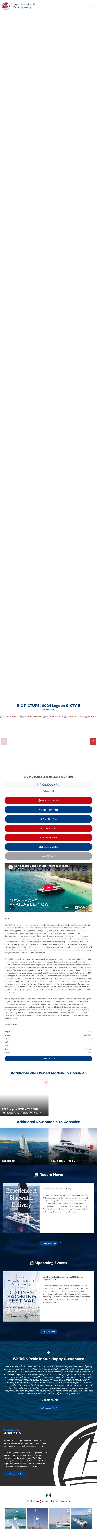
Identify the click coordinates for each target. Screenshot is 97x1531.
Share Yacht (50, 828)
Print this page (49, 819)
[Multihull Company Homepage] (19, 6)
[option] (10, 740)
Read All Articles (49, 1243)
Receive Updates (50, 847)
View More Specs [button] (48, 1058)
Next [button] (91, 1146)
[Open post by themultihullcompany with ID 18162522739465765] (59, 1518)
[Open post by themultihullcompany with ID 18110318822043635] (81, 1518)
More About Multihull (13, 1473)
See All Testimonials (47, 1408)
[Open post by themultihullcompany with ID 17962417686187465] (37, 1518)
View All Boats (48, 856)
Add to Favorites (50, 809)
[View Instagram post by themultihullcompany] (24, 1526)
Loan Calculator (49, 837)
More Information (50, 800)
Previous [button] (5, 1146)
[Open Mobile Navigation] (93, 6)
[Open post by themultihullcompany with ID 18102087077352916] (15, 1518)
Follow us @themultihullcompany (48, 1501)
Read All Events (50, 1331)
